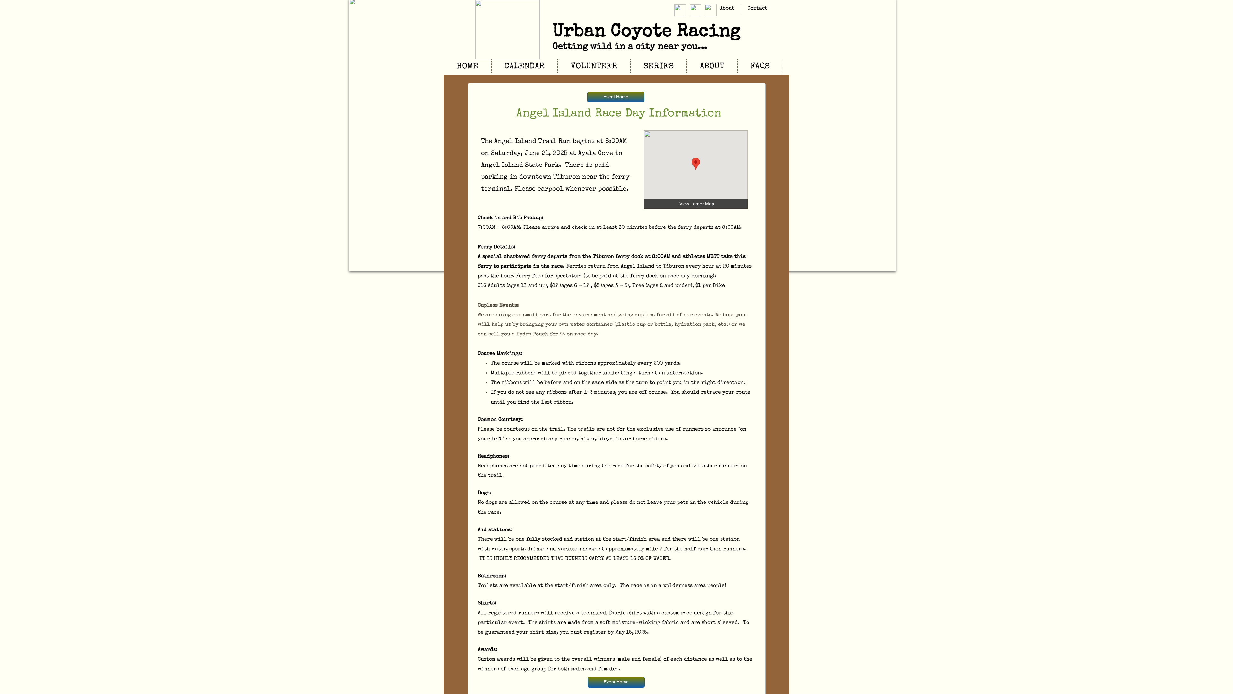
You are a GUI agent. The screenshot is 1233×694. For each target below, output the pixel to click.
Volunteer (594, 67)
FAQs (760, 67)
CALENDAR (524, 67)
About (727, 8)
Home (467, 67)
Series (658, 67)
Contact (757, 8)
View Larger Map (696, 203)
